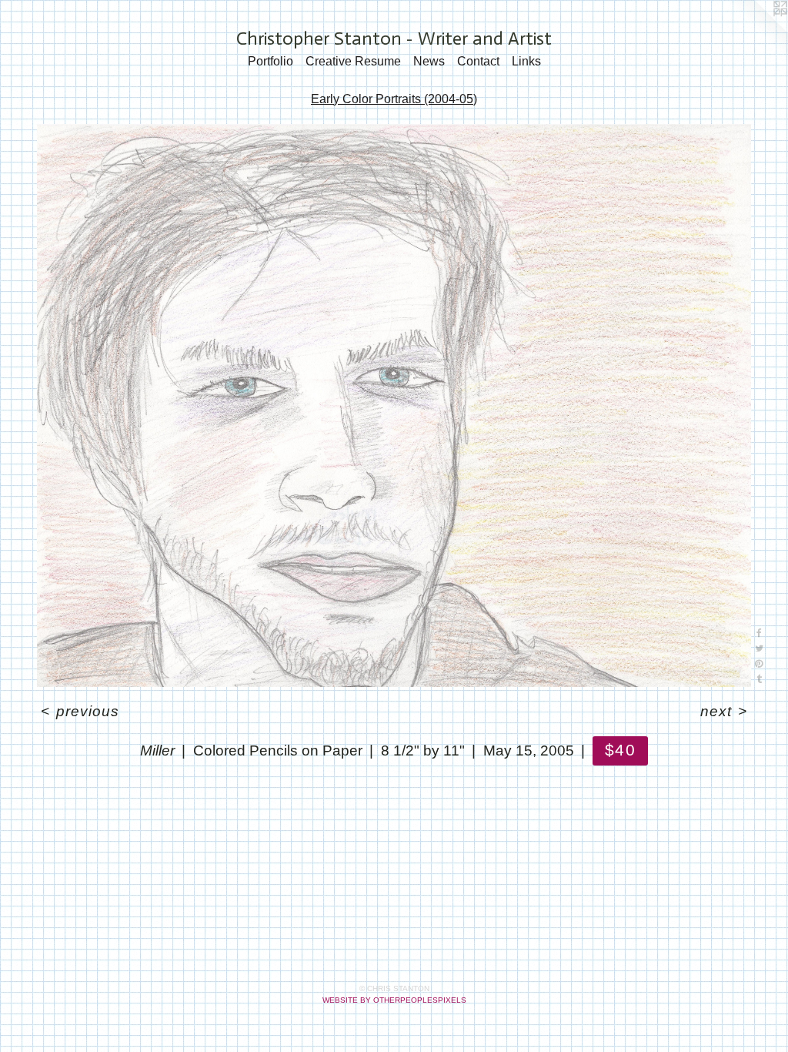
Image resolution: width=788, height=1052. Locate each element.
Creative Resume (353, 61)
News (429, 61)
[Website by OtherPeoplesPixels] (757, 31)
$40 (620, 750)
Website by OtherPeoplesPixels (394, 1000)
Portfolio (270, 61)
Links (526, 61)
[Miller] (394, 406)
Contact (478, 61)
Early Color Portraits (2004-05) (394, 99)
